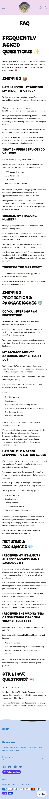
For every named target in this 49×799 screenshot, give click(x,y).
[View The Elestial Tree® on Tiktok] (9, 767)
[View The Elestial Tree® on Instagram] (4, 767)
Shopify (30, 784)
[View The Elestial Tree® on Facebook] (15, 767)
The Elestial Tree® (13, 784)
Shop (5, 729)
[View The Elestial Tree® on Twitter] (20, 767)
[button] (40, 7)
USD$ (4, 780)
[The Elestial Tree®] (24, 8)
